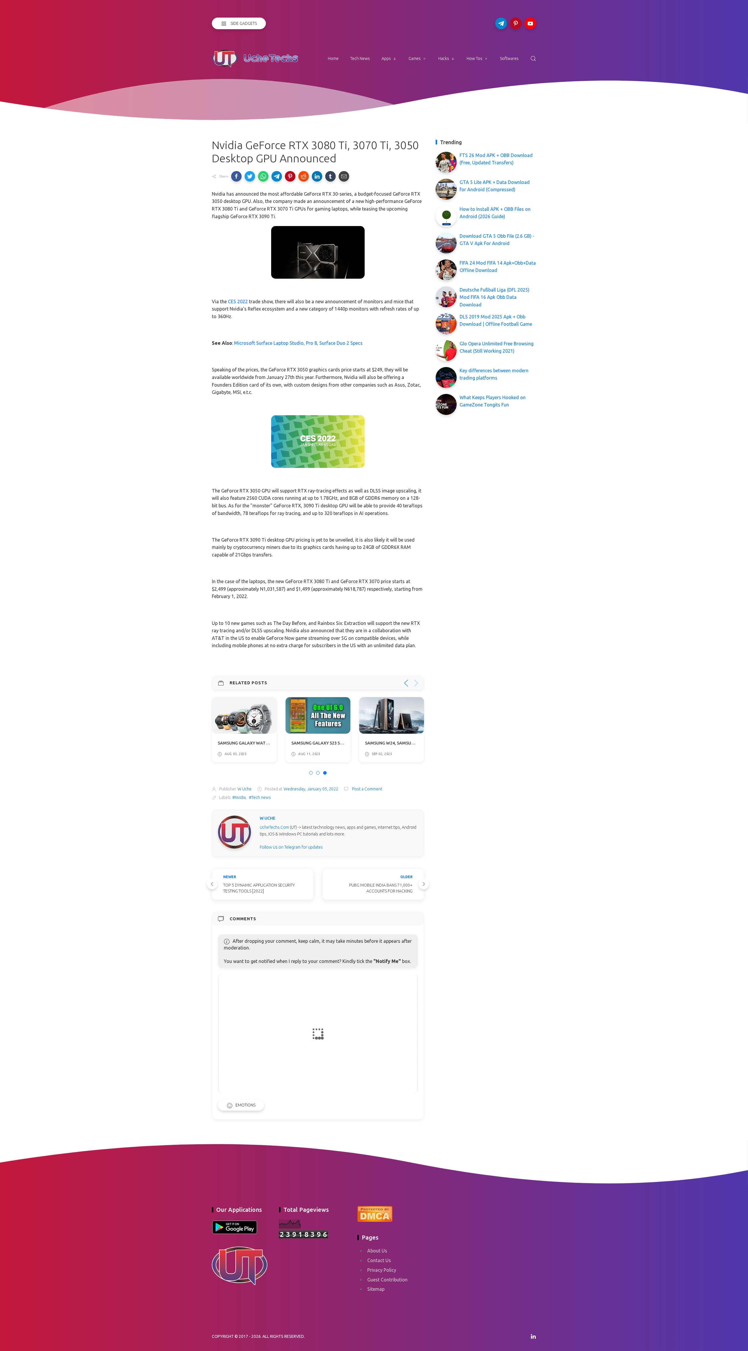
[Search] (533, 58)
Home (333, 58)
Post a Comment (366, 789)
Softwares (509, 58)
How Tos (474, 58)
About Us (377, 1250)
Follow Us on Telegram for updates (291, 847)
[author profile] (234, 831)
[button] (236, 176)
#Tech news (260, 797)
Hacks (443, 58)
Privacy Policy (381, 1270)
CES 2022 (238, 301)
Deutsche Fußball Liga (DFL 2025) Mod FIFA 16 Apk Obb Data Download (494, 297)
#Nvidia (239, 797)
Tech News (360, 58)
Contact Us (379, 1260)
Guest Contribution (387, 1279)
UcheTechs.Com (274, 827)
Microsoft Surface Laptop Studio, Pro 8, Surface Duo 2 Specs (298, 343)
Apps (386, 58)
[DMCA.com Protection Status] (374, 1213)
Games (414, 58)
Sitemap (376, 1289)
